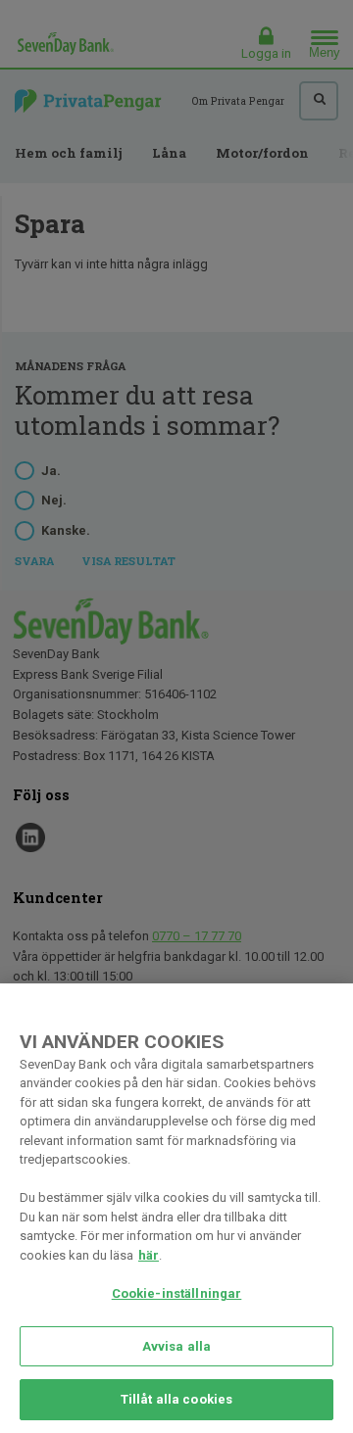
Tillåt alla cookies (176, 1399)
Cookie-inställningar (177, 1293)
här (148, 1255)
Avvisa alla (176, 1346)
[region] (176, 1208)
